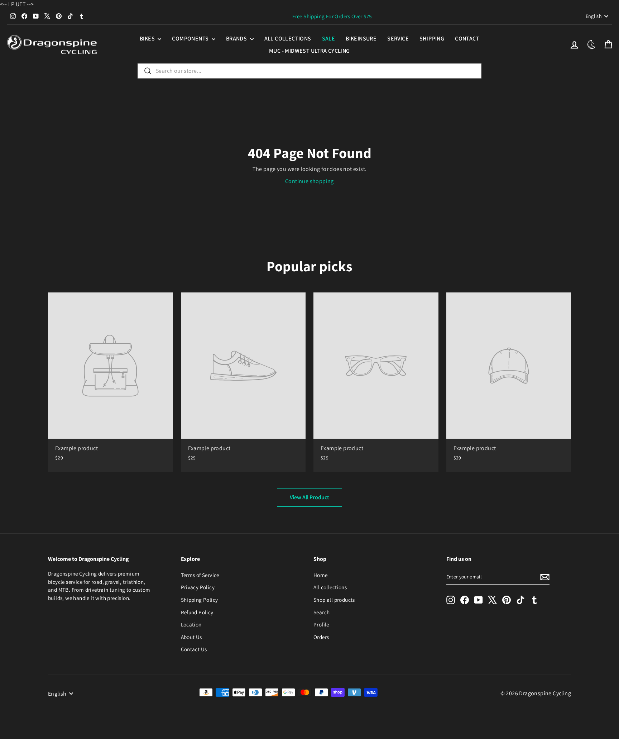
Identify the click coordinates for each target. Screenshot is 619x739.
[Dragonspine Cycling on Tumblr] (534, 599)
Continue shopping (309, 181)
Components (191, 38)
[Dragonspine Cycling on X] (492, 599)
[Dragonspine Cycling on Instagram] (450, 599)
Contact (467, 38)
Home (320, 574)
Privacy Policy (198, 587)
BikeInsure (361, 38)
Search (321, 612)
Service (398, 38)
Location (191, 624)
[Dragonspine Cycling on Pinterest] (506, 599)
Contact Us (194, 649)
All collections (287, 38)
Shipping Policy (199, 599)
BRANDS (237, 38)
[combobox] (309, 70)
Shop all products (334, 599)
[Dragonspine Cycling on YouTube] (478, 599)
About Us (191, 636)
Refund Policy (197, 612)
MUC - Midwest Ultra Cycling (309, 50)
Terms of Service (200, 574)
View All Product (309, 497)
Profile (321, 624)
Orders (321, 636)
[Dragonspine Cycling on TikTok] (520, 599)
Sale (328, 38)
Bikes (148, 38)
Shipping (431, 38)
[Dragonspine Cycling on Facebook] (464, 599)
